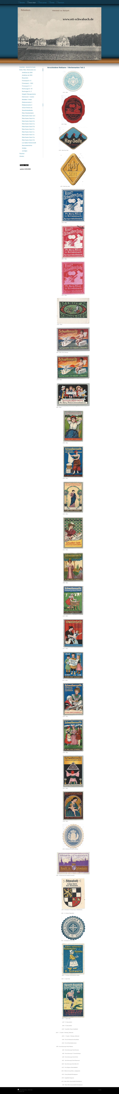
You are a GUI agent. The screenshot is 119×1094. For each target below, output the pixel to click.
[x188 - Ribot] (73, 805)
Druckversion (23, 1089)
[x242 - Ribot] (73, 205)
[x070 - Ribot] (73, 600)
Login (99, 1089)
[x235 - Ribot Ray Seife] (73, 169)
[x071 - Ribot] (73, 633)
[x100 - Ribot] (73, 497)
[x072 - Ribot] (73, 665)
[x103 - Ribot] (73, 109)
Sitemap (30, 1089)
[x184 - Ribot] (73, 367)
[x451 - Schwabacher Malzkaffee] (73, 928)
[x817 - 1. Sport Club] (73, 1000)
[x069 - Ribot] (73, 394)
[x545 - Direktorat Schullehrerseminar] (73, 836)
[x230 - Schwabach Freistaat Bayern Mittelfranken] (73, 893)
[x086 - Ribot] (73, 567)
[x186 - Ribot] (73, 735)
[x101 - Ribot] (73, 533)
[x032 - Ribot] (73, 241)
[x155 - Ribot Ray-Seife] (73, 138)
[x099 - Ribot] (73, 462)
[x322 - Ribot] (73, 311)
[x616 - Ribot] (73, 278)
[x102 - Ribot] (73, 81)
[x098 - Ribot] (73, 426)
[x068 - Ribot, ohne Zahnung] (73, 339)
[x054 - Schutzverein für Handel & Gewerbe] (73, 863)
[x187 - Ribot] (73, 771)
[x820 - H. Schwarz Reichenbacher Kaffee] (73, 959)
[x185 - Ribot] (73, 699)
